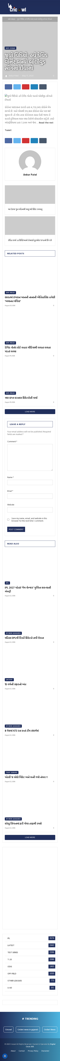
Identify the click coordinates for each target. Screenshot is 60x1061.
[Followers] (30, 1055)
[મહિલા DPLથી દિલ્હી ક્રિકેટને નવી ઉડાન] (30, 614)
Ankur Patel (30, 174)
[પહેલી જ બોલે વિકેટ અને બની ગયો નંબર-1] (30, 753)
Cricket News (50, 1029)
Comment (12, 441)
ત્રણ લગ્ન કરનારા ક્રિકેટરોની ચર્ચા (21, 398)
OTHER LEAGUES (13, 633)
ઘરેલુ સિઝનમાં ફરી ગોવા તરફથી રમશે (23, 823)
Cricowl (8, 1029)
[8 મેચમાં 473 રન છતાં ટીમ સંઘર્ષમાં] (30, 707)
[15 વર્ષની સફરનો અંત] (30, 660)
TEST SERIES (11, 772)
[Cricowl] (17, 7)
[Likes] (27, 1055)
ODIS (10, 966)
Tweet (8, 130)
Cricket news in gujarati (28, 1029)
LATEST (9, 679)
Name (10, 477)
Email (10, 491)
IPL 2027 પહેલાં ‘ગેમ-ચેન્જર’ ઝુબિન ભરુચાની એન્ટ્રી (28, 589)
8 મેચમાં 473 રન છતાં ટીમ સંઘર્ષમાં (22, 731)
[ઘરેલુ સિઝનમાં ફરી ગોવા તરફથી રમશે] (30, 800)
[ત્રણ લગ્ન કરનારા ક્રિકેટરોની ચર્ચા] (30, 374)
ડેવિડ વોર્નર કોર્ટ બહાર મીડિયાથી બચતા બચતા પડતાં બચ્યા (28, 349)
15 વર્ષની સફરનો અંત (15, 684)
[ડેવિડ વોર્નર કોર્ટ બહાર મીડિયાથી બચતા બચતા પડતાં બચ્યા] (30, 324)
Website (10, 504)
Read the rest (46, 122)
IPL (7, 583)
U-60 (10, 987)
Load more (30, 412)
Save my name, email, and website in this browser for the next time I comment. (29, 519)
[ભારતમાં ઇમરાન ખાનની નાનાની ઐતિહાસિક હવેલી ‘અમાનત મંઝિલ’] (30, 274)
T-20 (10, 959)
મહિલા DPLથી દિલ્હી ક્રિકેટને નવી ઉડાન (24, 638)
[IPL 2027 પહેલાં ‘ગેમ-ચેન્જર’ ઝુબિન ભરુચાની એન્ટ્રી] (30, 564)
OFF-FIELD (11, 19)
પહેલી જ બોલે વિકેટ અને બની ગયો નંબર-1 (26, 777)
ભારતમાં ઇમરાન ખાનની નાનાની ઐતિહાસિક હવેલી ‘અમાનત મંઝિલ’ (30, 299)
